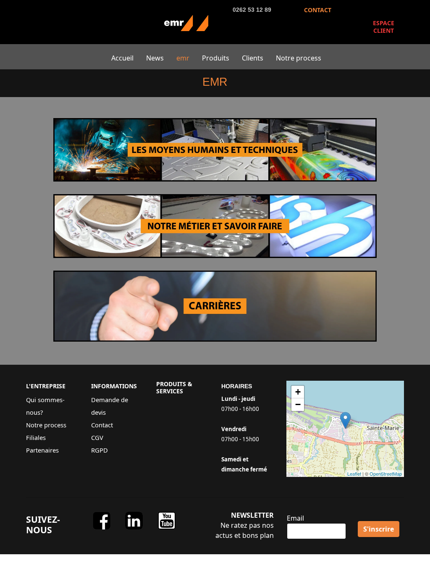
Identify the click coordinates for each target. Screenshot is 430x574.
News (155, 58)
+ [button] (298, 392)
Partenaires (42, 450)
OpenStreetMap (386, 473)
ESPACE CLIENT (383, 26)
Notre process (298, 58)
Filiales (36, 437)
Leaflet (354, 473)
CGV (97, 437)
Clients (252, 58)
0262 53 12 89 (252, 9)
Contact (102, 425)
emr (182, 58)
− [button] (298, 404)
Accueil (122, 58)
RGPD (99, 450)
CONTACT (317, 10)
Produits (215, 58)
